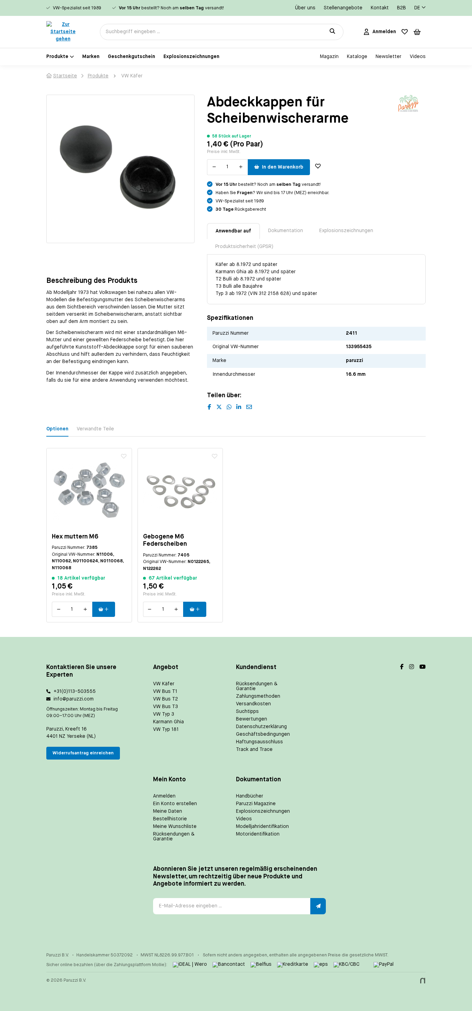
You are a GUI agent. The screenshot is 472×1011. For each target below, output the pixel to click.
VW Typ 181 (166, 729)
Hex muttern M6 (75, 537)
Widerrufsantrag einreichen (83, 753)
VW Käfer (163, 683)
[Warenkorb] (417, 31)
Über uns (305, 8)
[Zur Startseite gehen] (62, 32)
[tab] (233, 231)
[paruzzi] (408, 103)
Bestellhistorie (170, 819)
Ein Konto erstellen (175, 803)
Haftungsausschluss (259, 742)
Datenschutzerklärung (261, 726)
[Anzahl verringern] (214, 167)
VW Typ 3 (163, 714)
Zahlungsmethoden (258, 696)
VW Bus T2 (165, 699)
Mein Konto (169, 779)
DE (417, 8)
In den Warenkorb (282, 167)
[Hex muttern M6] (89, 491)
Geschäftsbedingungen (263, 734)
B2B (401, 8)
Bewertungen (251, 719)
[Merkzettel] (404, 31)
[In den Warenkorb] (103, 609)
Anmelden (164, 796)
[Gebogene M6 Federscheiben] (180, 491)
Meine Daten (167, 811)
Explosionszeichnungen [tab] (346, 230)
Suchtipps (247, 711)
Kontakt (380, 8)
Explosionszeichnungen (263, 811)
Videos (244, 819)
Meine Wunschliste (175, 826)
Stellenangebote (343, 8)
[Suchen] (332, 32)
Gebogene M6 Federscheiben (165, 540)
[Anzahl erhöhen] (241, 167)
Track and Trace (254, 749)
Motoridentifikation (258, 834)
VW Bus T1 (165, 691)
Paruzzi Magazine (256, 803)
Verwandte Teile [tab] (95, 429)
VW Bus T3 (165, 706)
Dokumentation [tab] (285, 230)
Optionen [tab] (57, 429)
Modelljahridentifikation (262, 826)
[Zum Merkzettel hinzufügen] (318, 166)
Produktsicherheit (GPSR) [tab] (244, 246)
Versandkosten (253, 704)
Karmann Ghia (168, 721)
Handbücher (249, 796)
